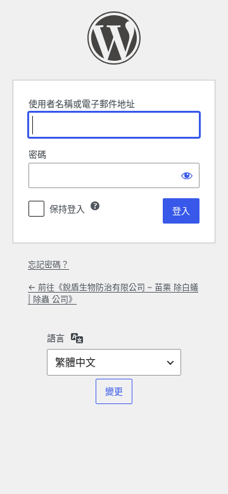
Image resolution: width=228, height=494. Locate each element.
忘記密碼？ (48, 264)
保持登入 (67, 208)
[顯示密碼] (187, 175)
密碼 (37, 154)
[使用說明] (95, 205)
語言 (56, 337)
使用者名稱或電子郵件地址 (81, 103)
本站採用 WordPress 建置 (114, 38)
